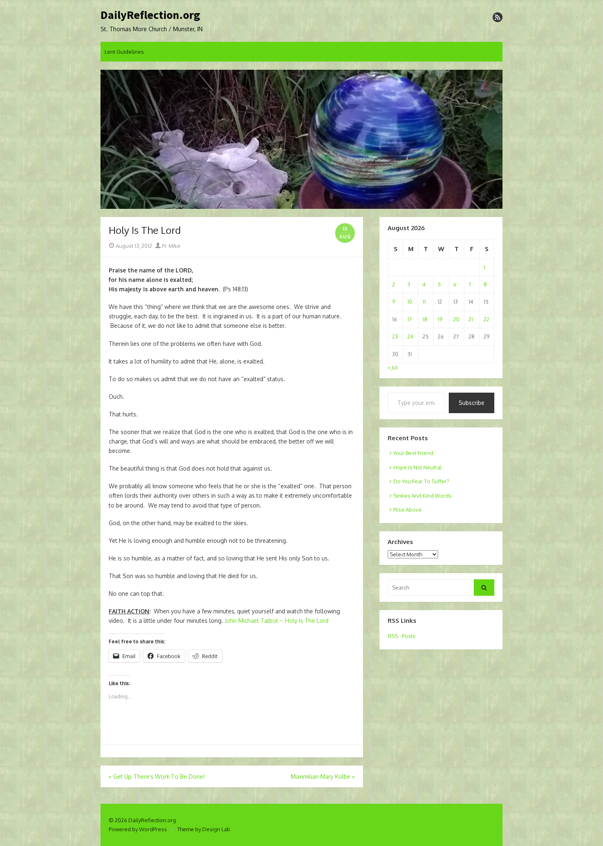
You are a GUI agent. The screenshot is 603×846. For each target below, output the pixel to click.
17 (409, 319)
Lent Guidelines (124, 51)
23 (395, 336)
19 (440, 319)
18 (425, 319)
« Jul (393, 367)
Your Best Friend (413, 453)
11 (424, 301)
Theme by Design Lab (203, 829)
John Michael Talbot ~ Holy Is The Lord (277, 620)
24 (410, 336)
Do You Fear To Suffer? (421, 481)
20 (456, 319)
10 (409, 301)
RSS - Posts (402, 636)
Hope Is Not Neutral (417, 467)
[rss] (497, 17)
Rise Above (407, 509)
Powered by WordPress (138, 829)
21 (470, 319)
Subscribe (471, 402)
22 (486, 319)
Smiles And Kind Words (422, 495)
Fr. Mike (170, 245)
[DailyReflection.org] (301, 139)
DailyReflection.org (150, 15)
